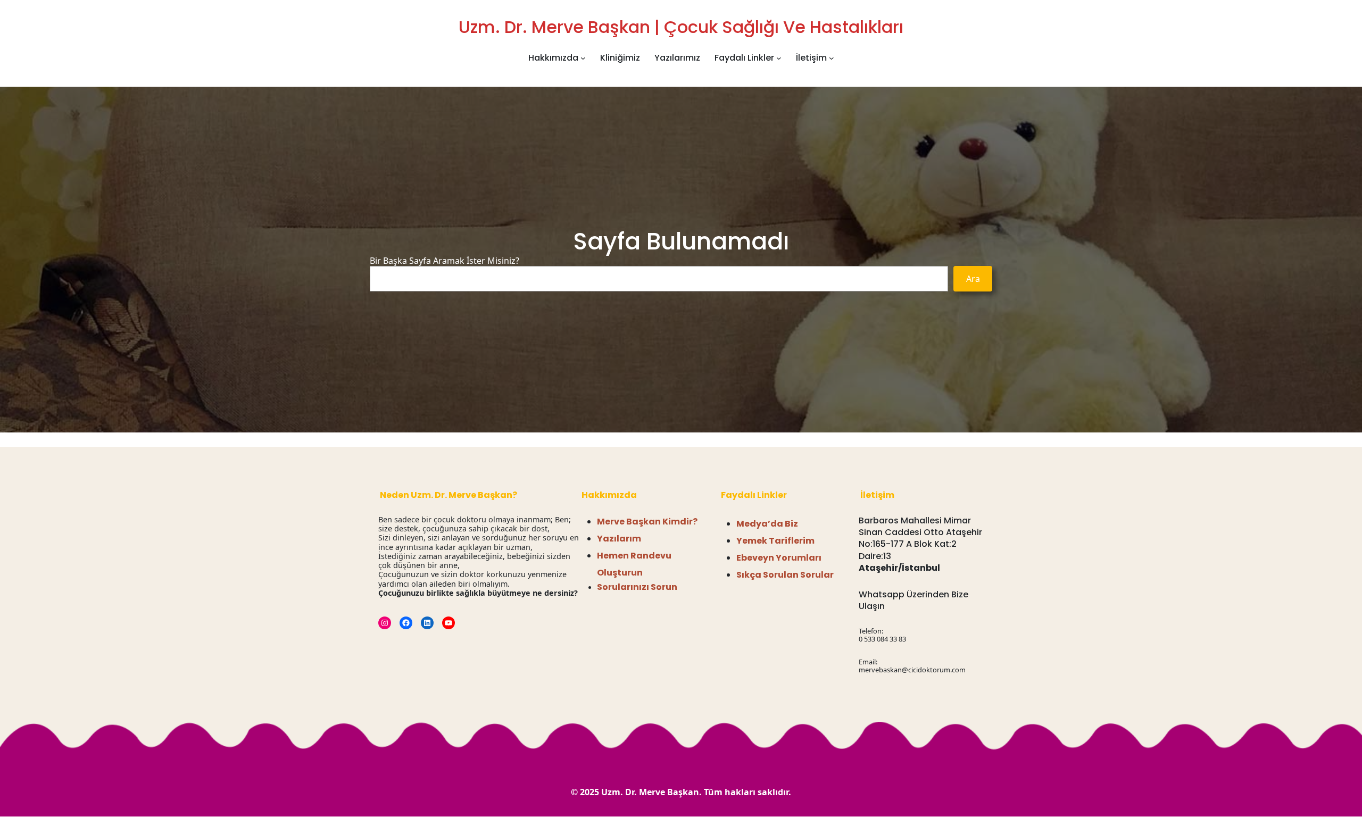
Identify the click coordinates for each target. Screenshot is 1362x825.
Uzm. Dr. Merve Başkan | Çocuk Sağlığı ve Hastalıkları (681, 27)
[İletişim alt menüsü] (831, 58)
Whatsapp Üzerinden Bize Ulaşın (913, 600)
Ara (973, 279)
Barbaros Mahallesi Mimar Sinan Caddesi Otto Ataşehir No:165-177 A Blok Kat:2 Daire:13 (920, 538)
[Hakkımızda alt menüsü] (583, 58)
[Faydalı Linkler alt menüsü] (779, 58)
